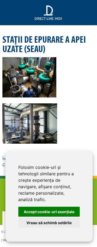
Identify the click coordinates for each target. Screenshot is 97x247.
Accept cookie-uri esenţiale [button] (49, 211)
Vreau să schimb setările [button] (49, 222)
